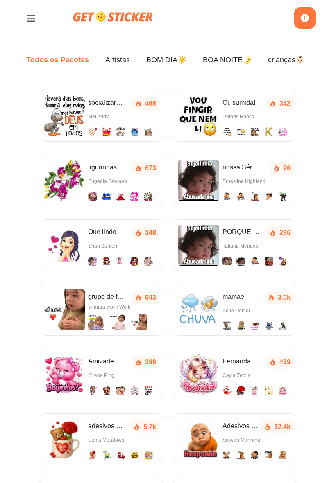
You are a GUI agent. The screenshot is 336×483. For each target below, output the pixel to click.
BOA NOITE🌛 (227, 60)
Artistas (117, 60)
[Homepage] (113, 17)
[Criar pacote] (304, 18)
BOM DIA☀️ (166, 60)
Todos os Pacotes (57, 60)
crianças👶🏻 (286, 60)
